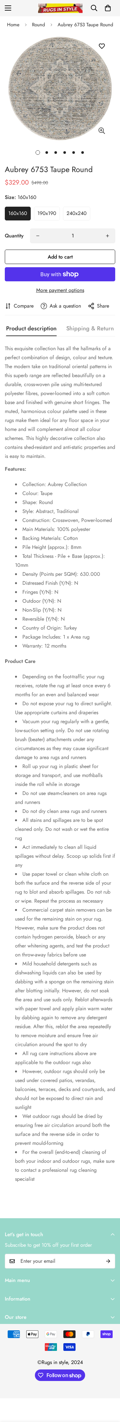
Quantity (14, 235)
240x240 (77, 213)
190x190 (46, 213)
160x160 (17, 213)
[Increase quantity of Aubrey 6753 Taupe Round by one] (107, 236)
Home (13, 24)
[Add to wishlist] (101, 46)
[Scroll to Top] (108, 1388)
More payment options (60, 290)
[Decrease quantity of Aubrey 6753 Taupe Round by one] (37, 236)
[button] (107, 8)
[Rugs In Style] (60, 8)
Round (38, 24)
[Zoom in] (101, 130)
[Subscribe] (108, 1261)
